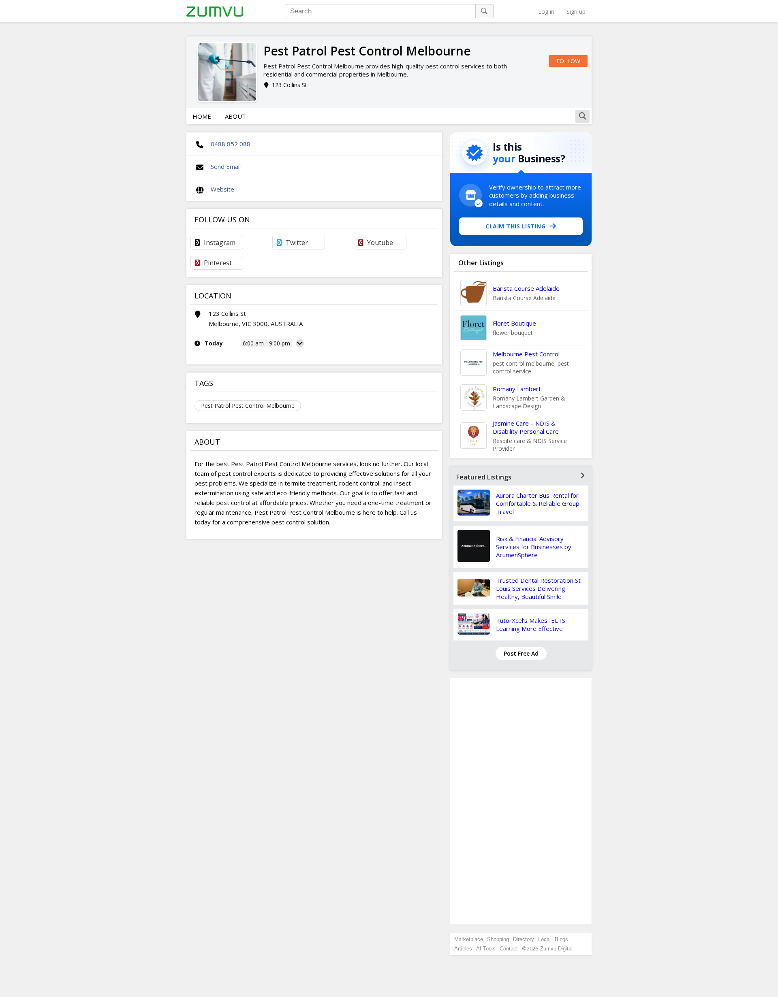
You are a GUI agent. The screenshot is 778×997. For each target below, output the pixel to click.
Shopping (498, 939)
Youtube (380, 242)
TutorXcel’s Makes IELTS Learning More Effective (530, 624)
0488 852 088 (230, 144)
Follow (568, 61)
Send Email (226, 166)
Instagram (219, 242)
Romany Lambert (517, 389)
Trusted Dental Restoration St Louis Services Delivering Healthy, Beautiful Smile (538, 588)
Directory (523, 939)
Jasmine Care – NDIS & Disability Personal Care (526, 427)
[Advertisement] (521, 801)
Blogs (561, 939)
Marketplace (468, 939)
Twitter (297, 242)
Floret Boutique (514, 323)
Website (222, 189)
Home (201, 116)
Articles (463, 948)
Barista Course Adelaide (526, 288)
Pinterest (218, 262)
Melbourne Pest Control (526, 354)
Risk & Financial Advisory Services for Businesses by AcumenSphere (533, 547)
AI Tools (486, 948)
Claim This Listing (515, 226)
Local (544, 939)
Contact (509, 948)
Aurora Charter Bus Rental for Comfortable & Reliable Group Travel (537, 503)
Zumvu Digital (556, 948)
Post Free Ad (521, 653)
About (235, 116)
